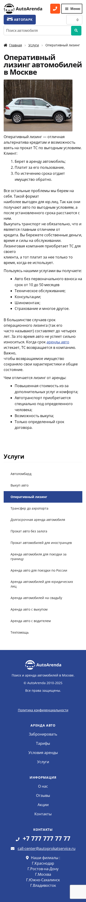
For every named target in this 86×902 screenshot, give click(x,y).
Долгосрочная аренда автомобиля (38, 519)
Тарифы (43, 743)
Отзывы (43, 795)
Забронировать (43, 734)
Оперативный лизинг (29, 497)
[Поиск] (76, 31)
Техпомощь (20, 632)
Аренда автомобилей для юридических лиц (42, 583)
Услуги (33, 45)
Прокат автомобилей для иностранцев (41, 542)
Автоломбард (21, 474)
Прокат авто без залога (29, 531)
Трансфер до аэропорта (29, 508)
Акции (43, 804)
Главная (15, 45)
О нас (43, 786)
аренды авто (58, 341)
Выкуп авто (19, 485)
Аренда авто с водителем (31, 621)
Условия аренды (43, 752)
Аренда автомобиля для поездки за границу (39, 556)
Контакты (43, 813)
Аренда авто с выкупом (29, 609)
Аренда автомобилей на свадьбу (36, 598)
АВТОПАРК (23, 19)
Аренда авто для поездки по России (39, 570)
